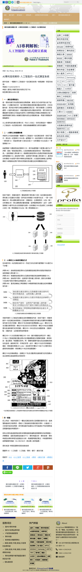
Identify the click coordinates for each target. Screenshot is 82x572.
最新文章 (64, 144)
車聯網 (60, 66)
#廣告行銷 (41, 457)
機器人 (60, 89)
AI (26, 23)
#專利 (34, 457)
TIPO (59, 85)
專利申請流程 (62, 39)
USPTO (70, 81)
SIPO (64, 85)
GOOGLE (60, 77)
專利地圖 (68, 58)
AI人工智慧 (73, 115)
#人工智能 (26, 457)
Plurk (48, 467)
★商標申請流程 (63, 43)
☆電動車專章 (72, 132)
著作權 (71, 85)
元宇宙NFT (61, 140)
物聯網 (68, 62)
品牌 (59, 35)
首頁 (5, 15)
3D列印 (68, 89)
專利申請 (60, 69)
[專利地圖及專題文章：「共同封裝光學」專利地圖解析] (9, 502)
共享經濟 (67, 96)
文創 (68, 129)
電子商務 (60, 132)
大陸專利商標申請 (64, 125)
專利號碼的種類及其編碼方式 (71, 167)
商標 (74, 92)
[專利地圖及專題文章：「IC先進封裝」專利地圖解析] (45, 502)
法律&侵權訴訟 (63, 92)
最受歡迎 (58, 144)
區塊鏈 (71, 104)
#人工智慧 (17, 457)
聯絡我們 (6, 19)
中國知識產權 (70, 66)
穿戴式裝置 (70, 100)
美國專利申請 (61, 129)
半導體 (66, 35)
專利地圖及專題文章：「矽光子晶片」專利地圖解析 (28, 511)
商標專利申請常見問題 (41, 15)
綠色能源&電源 (61, 104)
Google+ (38, 467)
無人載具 (60, 73)
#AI (10, 457)
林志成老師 (61, 245)
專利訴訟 (70, 50)
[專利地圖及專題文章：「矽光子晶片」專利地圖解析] (27, 502)
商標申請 (69, 46)
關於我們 (11, 15)
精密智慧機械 (61, 119)
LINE (17, 467)
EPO (58, 81)
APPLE (69, 73)
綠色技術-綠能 (63, 136)
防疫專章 (70, 69)
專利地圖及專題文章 (64, 15)
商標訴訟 (60, 50)
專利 (59, 96)
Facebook (7, 467)
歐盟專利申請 (61, 122)
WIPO (63, 81)
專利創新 (19, 15)
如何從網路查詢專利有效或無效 (71, 179)
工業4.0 (60, 111)
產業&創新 (60, 47)
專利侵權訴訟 (56, 570)
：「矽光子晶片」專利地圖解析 (32, 2)
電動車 (60, 62)
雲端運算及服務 (61, 116)
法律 (53, 15)
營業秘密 (69, 55)
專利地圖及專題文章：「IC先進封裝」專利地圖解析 (46, 511)
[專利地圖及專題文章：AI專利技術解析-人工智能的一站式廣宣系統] (27, 48)
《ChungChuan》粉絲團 (44, 568)
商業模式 (70, 108)
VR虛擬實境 (69, 112)
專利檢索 (59, 58)
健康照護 (60, 100)
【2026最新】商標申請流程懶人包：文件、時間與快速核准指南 (71, 155)
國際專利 (60, 108)
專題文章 (60, 54)
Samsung (71, 77)
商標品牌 (28, 15)
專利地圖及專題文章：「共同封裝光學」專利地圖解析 (10, 511)
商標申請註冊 (71, 119)
